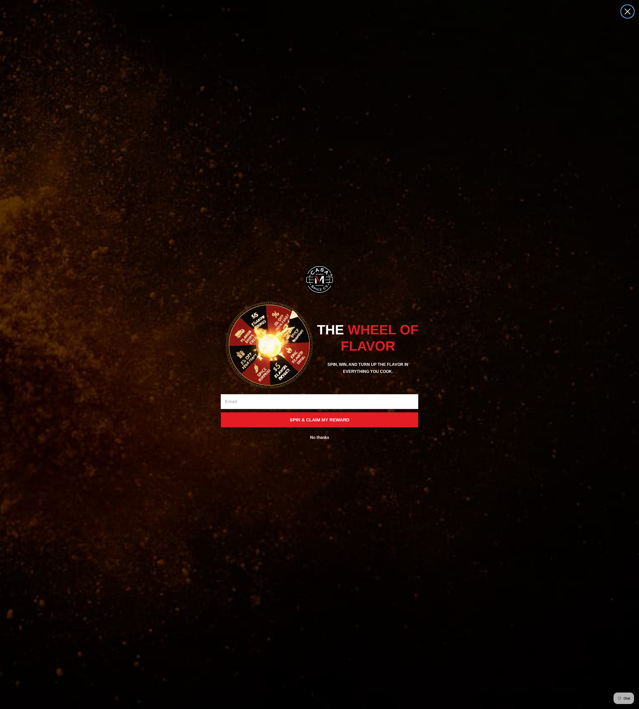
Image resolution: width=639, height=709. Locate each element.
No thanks (319, 437)
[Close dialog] (627, 11)
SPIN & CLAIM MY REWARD (319, 419)
